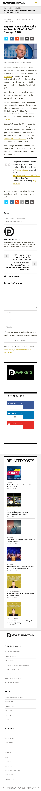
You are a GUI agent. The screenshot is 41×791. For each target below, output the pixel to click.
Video (9, 510)
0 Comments (8, 21)
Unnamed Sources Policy (14, 678)
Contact (8, 719)
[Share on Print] (32, 38)
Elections (10, 537)
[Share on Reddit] (17, 38)
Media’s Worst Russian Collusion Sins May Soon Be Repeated (19, 486)
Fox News (8, 76)
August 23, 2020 (12, 570)
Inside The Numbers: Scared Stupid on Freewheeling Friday (20, 622)
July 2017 (7, 119)
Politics (18, 8)
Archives (8, 752)
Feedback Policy (10, 656)
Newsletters (9, 743)
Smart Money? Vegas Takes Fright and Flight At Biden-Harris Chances (20, 567)
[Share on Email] (27, 38)
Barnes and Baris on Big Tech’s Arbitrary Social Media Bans (17, 513)
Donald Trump (9, 218)
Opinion (9, 483)
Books (7, 757)
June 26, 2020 (11, 625)
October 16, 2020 (12, 543)
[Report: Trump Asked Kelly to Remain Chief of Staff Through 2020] (10, 231)
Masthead (8, 710)
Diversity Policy (10, 674)
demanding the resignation (15, 138)
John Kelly (20, 218)
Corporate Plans (11, 734)
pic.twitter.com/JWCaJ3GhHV (26, 175)
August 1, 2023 (11, 489)
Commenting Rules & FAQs (14, 697)
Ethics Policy (9, 660)
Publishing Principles (12, 651)
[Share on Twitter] (6, 38)
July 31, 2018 (15, 20)
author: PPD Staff (28, 20)
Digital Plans (9, 738)
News (12, 8)
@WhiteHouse (21, 170)
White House (23, 221)
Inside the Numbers (13, 591)
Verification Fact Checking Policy (17, 665)
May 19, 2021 (10, 516)
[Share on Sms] (22, 38)
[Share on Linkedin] (12, 38)
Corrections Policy (12, 669)
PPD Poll (8, 715)
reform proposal (10, 221)
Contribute (9, 766)
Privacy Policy (10, 702)
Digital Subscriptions (12, 770)
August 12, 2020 (12, 597)
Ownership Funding (12, 683)
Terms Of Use (9, 706)
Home (6, 8)
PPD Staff (19, 239)
